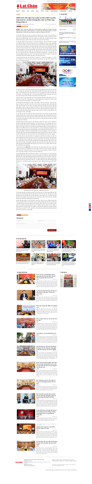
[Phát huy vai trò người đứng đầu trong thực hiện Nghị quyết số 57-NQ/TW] (38, 257)
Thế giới (42, 11)
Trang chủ (18, 11)
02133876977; (30, 464)
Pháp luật (70, 11)
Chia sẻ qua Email (25, 26)
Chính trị (23, 11)
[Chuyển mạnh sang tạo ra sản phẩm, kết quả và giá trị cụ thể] (26, 429)
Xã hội (28, 11)
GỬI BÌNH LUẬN (52, 230)
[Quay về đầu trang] (90, 481)
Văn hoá (32, 11)
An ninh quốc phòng (63, 11)
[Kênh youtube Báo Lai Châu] (90, 206)
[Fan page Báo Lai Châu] (90, 204)
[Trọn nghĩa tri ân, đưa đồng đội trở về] (26, 338)
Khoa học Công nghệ (54, 11)
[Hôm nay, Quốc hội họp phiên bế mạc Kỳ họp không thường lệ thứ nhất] (23, 257)
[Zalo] (90, 208)
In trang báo (19, 26)
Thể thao (47, 11)
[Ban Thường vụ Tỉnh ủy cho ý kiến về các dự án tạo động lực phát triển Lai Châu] (26, 384)
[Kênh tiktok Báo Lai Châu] (90, 210)
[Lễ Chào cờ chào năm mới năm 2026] (67, 20)
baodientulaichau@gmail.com (30, 465)
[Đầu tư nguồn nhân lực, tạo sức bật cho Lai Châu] (26, 323)
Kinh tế (37, 11)
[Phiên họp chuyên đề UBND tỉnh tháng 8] (26, 310)
